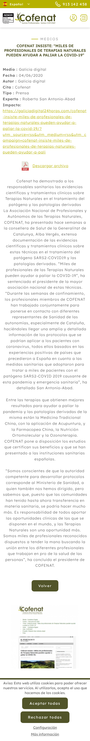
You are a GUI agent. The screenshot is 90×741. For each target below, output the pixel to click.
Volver (45, 586)
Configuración (45, 727)
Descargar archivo (51, 165)
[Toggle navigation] (82, 17)
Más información (45, 734)
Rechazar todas (45, 717)
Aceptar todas (45, 703)
